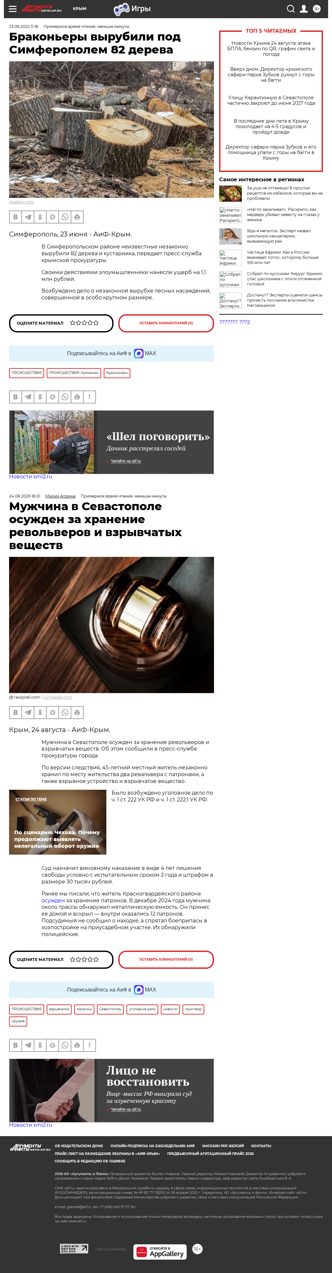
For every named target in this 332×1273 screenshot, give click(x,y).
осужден (53, 900)
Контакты (261, 1146)
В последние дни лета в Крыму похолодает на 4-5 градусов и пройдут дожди (271, 126)
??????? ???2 (234, 322)
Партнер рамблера (110, 1249)
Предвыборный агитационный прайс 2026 (210, 1154)
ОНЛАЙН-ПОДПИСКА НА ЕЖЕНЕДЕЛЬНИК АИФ (153, 1146)
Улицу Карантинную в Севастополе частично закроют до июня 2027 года (271, 100)
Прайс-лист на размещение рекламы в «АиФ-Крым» (107, 1154)
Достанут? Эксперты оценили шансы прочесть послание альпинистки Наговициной (284, 300)
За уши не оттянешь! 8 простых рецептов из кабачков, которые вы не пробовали (285, 193)
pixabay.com (21, 201)
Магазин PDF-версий (223, 1146)
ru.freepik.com (57, 697)
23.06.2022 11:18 (23, 26)
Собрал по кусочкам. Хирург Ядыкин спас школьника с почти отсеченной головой (284, 278)
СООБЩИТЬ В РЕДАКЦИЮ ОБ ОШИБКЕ (90, 1161)
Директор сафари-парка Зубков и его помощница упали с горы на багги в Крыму (271, 152)
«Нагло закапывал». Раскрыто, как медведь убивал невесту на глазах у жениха (283, 214)
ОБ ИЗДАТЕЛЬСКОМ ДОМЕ (79, 1146)
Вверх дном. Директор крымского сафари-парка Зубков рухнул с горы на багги (271, 74)
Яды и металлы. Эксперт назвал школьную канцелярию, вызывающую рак (279, 236)
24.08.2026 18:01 (24, 496)
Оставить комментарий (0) (166, 323)
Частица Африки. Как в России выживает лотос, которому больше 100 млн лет (282, 257)
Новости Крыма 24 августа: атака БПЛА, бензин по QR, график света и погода (271, 49)
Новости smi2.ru (30, 477)
